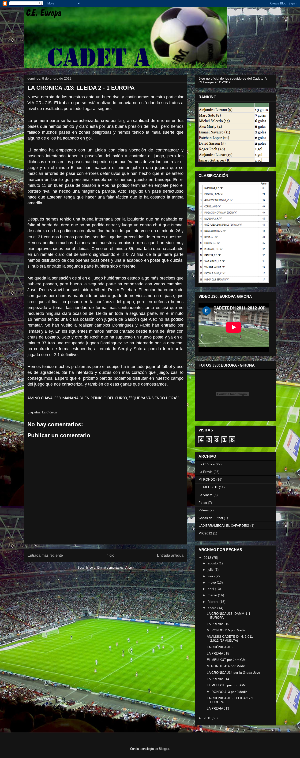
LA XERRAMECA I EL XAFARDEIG (224, 525)
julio (211, 569)
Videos (204, 510)
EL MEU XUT (208, 487)
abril (211, 589)
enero (212, 608)
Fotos (203, 502)
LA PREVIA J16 (218, 624)
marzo (213, 595)
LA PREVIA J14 (218, 679)
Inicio (109, 555)
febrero (213, 601)
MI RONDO (207, 479)
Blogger (164, 749)
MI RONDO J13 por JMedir (227, 692)
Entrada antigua (170, 555)
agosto (213, 563)
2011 (208, 718)
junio (212, 576)
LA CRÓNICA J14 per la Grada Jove (233, 672)
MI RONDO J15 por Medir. (226, 630)
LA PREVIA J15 (218, 653)
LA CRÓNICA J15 (219, 647)
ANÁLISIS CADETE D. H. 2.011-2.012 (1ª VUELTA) (230, 638)
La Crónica (49, 412)
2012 (208, 557)
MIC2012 (205, 533)
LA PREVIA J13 (218, 708)
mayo (212, 582)
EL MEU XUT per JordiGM (226, 660)
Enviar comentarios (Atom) (115, 567)
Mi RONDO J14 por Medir (226, 666)
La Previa (206, 472)
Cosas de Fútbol (211, 518)
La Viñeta (206, 495)
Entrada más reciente (45, 555)
